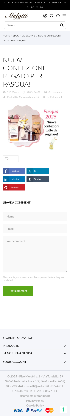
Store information (18, 337)
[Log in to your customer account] (45, 16)
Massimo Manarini (29, 97)
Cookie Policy (35, 405)
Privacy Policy (35, 400)
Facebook (15, 170)
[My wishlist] (51, 15)
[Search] (61, 25)
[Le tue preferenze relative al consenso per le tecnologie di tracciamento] (63, 409)
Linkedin (14, 179)
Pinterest (14, 187)
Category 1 (56, 97)
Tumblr (37, 179)
